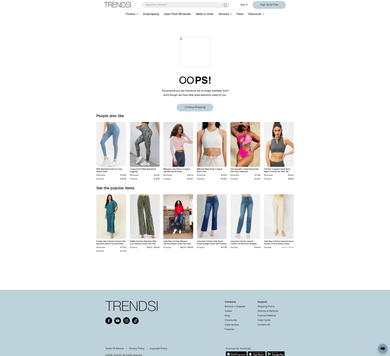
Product (130, 14)
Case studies (232, 325)
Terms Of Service (114, 348)
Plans (240, 14)
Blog (227, 316)
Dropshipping (151, 14)
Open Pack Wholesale (177, 14)
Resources (254, 14)
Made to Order (205, 14)
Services (223, 14)
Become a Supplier (235, 306)
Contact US (264, 325)
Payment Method (267, 316)
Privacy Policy (136, 348)
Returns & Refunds (268, 311)
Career (228, 311)
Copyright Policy (158, 348)
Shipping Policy (266, 306)
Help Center (264, 320)
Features (229, 329)
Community (231, 320)
